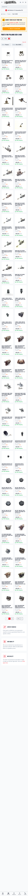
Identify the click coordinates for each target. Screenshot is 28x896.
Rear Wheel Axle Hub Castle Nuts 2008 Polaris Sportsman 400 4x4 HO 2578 (7, 62)
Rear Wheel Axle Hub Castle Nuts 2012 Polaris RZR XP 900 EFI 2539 (7, 85)
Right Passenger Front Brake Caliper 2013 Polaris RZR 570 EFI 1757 (20, 370)
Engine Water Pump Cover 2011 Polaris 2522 (20, 417)
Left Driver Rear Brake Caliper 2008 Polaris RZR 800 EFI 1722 (7, 559)
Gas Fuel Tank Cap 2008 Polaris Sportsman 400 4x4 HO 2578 (20, 511)
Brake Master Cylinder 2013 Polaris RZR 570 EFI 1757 (7, 204)
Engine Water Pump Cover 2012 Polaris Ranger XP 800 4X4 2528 (7, 394)
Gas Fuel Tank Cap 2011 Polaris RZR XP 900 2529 (20, 488)
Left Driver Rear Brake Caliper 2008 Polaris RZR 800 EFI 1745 (7, 535)
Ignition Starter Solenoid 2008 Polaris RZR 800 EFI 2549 (7, 133)
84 (18, 618)
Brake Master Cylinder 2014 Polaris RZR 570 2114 (20, 251)
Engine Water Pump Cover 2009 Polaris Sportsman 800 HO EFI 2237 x (20, 394)
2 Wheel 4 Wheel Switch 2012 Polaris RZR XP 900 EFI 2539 (20, 299)
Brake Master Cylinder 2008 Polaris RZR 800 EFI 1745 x (20, 156)
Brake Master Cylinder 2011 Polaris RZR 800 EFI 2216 (7, 275)
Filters (6, 38)
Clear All (24, 42)
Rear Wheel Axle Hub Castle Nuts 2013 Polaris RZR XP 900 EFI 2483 (20, 85)
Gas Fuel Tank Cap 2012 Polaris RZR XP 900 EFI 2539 (6, 511)
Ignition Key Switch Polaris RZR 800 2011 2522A (19, 465)
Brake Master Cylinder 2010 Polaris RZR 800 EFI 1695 (7, 180)
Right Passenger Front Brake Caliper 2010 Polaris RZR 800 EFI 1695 (20, 347)
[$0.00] (25, 2)
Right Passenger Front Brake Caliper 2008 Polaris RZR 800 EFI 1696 (7, 370)
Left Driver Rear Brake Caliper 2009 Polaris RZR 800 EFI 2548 (20, 559)
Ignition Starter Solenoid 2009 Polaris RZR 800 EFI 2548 (20, 109)
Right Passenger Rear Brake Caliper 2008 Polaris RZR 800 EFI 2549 (7, 606)
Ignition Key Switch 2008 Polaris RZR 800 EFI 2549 (20, 441)
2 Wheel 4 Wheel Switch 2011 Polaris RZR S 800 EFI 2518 (7, 299)
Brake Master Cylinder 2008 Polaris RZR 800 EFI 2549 (20, 228)
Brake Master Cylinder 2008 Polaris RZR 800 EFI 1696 (20, 180)
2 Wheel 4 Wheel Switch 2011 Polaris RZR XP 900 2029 (20, 323)
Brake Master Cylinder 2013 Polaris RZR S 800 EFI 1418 (7, 156)
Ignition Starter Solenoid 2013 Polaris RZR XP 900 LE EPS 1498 (7, 109)
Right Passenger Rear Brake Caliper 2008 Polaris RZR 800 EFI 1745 (7, 583)
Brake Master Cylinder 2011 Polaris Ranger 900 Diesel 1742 (7, 228)
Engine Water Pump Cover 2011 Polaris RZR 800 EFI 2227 (7, 418)
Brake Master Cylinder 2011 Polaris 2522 (20, 275)
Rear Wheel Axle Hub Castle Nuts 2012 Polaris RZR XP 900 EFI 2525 (20, 61)
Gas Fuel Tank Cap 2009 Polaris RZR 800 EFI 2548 (7, 488)
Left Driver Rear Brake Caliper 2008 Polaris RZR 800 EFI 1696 (20, 535)
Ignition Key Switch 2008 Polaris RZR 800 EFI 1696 (7, 441)
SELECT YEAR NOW (15, 28)
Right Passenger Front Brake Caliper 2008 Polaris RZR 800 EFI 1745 (7, 347)
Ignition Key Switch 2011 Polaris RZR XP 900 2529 (7, 464)
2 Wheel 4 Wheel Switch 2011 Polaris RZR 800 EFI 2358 (7, 323)
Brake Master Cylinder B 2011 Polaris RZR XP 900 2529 (7, 252)
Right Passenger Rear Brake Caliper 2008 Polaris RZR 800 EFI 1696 (20, 583)
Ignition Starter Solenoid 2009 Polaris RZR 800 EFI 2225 (20, 133)
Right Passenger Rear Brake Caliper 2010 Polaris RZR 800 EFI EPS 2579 (20, 607)
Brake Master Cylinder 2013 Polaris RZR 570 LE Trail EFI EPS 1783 (20, 204)
